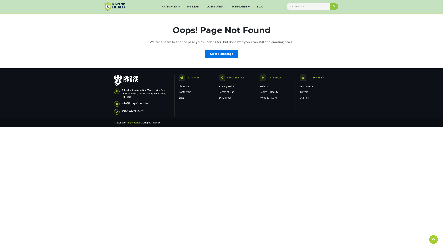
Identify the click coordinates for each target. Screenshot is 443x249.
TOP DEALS (193, 6)
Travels (304, 92)
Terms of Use (226, 92)
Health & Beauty (269, 92)
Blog (181, 97)
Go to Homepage (221, 54)
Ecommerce (306, 86)
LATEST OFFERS (216, 6)
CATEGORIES (169, 6)
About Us (184, 86)
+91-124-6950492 (133, 111)
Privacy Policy (226, 86)
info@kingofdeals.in (135, 103)
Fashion (264, 86)
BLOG (260, 6)
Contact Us (185, 92)
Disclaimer (225, 97)
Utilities (304, 97)
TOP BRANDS (239, 6)
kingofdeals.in (134, 122)
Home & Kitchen (269, 97)
